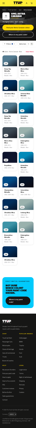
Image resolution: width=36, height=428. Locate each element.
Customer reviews (8, 388)
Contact (5, 400)
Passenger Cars (7, 342)
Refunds (22, 385)
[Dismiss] (33, 424)
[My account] (27, 3)
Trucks (4, 357)
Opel (20, 10)
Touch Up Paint (12, 10)
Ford (20, 353)
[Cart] (32, 3)
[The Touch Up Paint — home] (18, 3)
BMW (21, 342)
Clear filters (30, 52)
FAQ (3, 385)
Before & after (7, 392)
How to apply (6, 377)
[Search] (32, 44)
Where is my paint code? (18, 34)
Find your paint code (8, 373)
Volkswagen (23, 338)
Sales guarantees (8, 396)
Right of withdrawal (25, 377)
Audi (20, 357)
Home (4, 10)
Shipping (22, 381)
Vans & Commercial (8, 353)
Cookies (21, 392)
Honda (21, 349)
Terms (21, 373)
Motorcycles (6, 345)
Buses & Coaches (8, 361)
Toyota (21, 345)
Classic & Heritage (8, 349)
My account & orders (9, 370)
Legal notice (23, 370)
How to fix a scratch (8, 381)
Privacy (21, 388)
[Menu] (4, 3)
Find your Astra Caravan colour (18, 27)
